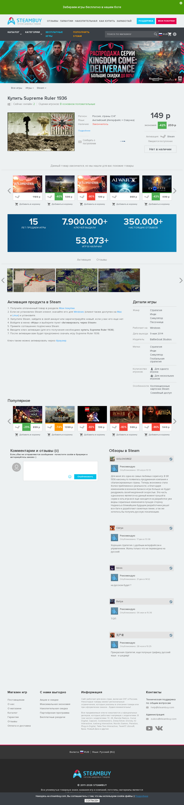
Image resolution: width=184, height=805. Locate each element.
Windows (79, 311)
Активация (84, 259)
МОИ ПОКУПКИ (166, 21)
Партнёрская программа (54, 712)
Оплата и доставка (19, 725)
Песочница (156, 322)
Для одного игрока (159, 370)
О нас (11, 704)
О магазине (14, 708)
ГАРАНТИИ (66, 20)
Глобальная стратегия (157, 360)
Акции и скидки (49, 699)
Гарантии (13, 717)
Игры (29, 87)
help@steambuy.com (162, 707)
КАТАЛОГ (13, 32)
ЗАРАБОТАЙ (124, 20)
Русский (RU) (107, 752)
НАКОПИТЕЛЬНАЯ (86, 20)
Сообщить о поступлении (89, 142)
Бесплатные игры (54, 34)
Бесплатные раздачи (52, 717)
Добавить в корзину (29, 204)
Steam (40, 87)
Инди (153, 314)
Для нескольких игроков (162, 377)
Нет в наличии (160, 149)
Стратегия (156, 310)
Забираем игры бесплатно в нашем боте (92, 7)
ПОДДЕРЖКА (146, 21)
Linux (15, 315)
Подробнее (84, 131)
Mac (119, 311)
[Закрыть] (181, 3)
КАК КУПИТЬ (107, 20)
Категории (32, 32)
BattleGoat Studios (161, 339)
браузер (61, 340)
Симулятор (156, 318)
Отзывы (101, 259)
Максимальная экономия (55, 704)
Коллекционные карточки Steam (160, 387)
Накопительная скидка (54, 708)
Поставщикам (16, 699)
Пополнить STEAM (81, 34)
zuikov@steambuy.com (163, 718)
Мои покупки (67, 308)
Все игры (16, 87)
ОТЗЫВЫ (52, 20)
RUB (165, 34)
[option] (28, 191)
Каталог (12, 712)
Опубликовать (85, 476)
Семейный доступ (161, 392)
